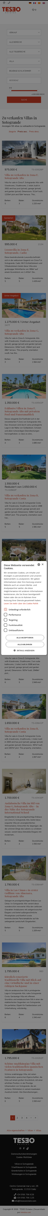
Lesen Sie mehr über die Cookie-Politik (21, 603)
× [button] (42, 564)
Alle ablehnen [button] (25, 644)
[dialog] (24, 608)
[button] (24, 650)
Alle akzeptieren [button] (25, 637)
